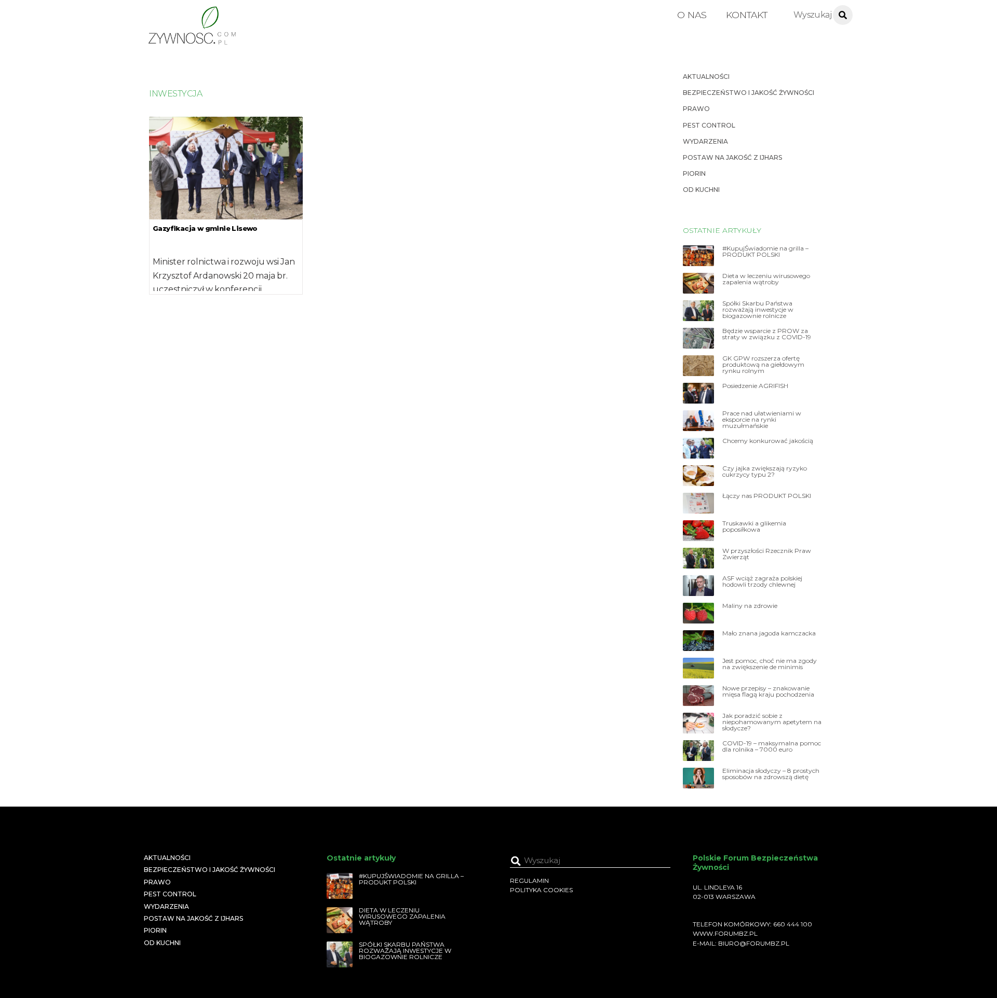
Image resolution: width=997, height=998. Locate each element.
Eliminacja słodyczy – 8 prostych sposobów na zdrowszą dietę (770, 774)
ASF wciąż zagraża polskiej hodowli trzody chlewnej (762, 581)
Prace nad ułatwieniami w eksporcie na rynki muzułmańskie (761, 419)
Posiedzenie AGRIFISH (755, 386)
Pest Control (709, 125)
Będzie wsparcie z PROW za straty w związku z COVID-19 (766, 334)
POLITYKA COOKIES (541, 890)
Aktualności (706, 76)
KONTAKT (746, 14)
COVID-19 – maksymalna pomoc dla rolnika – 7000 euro (771, 746)
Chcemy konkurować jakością (767, 441)
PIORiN (694, 173)
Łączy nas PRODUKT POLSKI (766, 496)
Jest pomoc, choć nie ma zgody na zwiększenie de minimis (769, 664)
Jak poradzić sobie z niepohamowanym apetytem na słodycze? (771, 722)
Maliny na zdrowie (749, 606)
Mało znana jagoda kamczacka (769, 633)
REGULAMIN (529, 880)
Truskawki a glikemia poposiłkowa (754, 526)
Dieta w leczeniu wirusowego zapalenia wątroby (766, 279)
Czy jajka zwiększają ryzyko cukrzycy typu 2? (764, 471)
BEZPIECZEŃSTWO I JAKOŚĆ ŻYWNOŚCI (748, 92)
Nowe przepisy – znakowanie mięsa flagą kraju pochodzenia (768, 691)
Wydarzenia (705, 141)
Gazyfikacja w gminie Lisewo (205, 228)
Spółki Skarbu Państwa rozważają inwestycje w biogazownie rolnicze (757, 309)
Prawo (696, 109)
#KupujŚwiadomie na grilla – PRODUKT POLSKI (765, 251)
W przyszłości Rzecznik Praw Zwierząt (766, 554)
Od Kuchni (701, 189)
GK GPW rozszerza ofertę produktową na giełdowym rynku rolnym (763, 364)
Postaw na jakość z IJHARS (732, 157)
